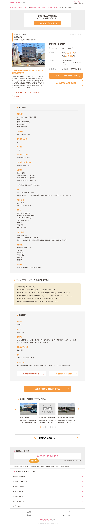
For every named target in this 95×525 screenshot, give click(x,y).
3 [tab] (45, 427)
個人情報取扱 (66, 515)
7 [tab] (55, 427)
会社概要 (29, 512)
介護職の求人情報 (35, 7)
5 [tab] (50, 427)
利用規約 (29, 515)
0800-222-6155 (48, 456)
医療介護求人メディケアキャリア (19, 7)
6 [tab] (53, 427)
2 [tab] (30, 65)
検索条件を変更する (47, 438)
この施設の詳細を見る (63, 373)
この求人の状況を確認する (47, 23)
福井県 (44, 7)
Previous (16, 409)
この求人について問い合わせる (66, 75)
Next (79, 409)
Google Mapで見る (31, 373)
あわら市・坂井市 (52, 7)
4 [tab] (48, 427)
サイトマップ (66, 512)
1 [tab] (27, 65)
